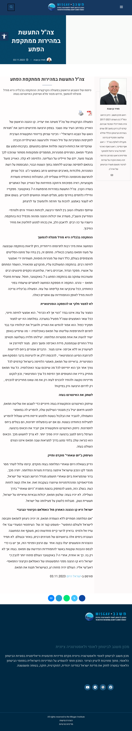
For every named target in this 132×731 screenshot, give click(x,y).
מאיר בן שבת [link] (39, 60)
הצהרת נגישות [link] (66, 720)
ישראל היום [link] (73, 576)
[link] (4, 36)
